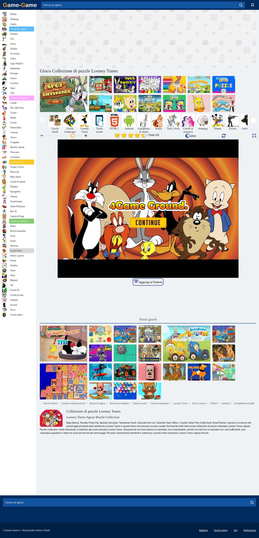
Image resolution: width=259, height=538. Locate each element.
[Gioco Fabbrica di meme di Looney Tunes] (100, 84)
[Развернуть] (254, 135)
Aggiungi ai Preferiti (150, 282)
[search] (241, 5)
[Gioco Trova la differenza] (63, 94)
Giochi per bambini (119, 403)
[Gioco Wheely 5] (223, 372)
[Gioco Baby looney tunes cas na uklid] (100, 334)
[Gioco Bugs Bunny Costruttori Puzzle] (223, 84)
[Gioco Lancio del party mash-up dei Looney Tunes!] (125, 334)
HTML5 (214, 403)
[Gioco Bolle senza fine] (125, 390)
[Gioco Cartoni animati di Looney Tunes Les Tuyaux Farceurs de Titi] (63, 344)
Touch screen (199, 403)
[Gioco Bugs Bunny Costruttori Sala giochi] (149, 103)
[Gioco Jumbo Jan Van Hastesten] (149, 353)
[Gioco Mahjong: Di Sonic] (63, 381)
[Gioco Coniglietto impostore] (100, 103)
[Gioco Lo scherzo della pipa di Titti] (199, 103)
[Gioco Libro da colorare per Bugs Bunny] (174, 84)
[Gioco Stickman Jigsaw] (100, 372)
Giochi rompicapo (159, 403)
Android (225, 403)
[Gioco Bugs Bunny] (125, 84)
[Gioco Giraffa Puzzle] (174, 372)
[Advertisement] (94, 38)
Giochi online (50, 403)
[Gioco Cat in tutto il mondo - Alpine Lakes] (100, 390)
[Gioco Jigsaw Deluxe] (223, 353)
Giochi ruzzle (140, 403)
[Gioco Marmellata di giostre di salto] (100, 353)
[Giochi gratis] (20, 5)
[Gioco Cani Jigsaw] (199, 372)
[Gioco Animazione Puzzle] (125, 353)
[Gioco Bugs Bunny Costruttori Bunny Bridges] (199, 84)
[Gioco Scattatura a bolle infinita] (149, 390)
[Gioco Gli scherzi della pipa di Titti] (223, 103)
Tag (235, 530)
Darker (192, 135)
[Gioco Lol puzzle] (149, 372)
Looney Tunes (180, 403)
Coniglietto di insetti (243, 403)
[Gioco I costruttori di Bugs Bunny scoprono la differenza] (174, 103)
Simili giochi (148, 319)
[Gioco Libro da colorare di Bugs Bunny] (149, 84)
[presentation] (42, 120)
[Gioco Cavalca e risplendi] (125, 103)
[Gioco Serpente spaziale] (223, 334)
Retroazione (249, 530)
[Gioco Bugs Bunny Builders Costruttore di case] (186, 344)
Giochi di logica (97, 403)
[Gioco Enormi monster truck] (125, 372)
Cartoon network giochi (73, 403)
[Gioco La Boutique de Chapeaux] (149, 334)
